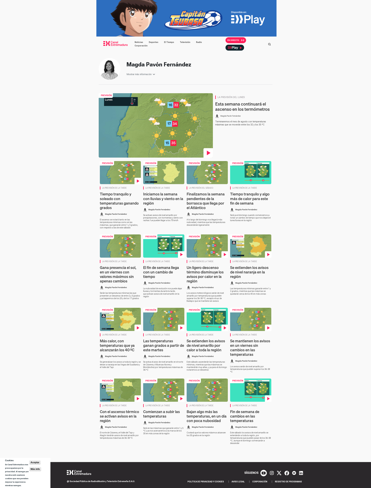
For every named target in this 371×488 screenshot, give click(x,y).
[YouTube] (264, 473)
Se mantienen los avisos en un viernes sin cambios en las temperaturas (250, 348)
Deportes (153, 42)
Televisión (185, 42)
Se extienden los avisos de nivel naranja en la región (249, 272)
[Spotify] (294, 473)
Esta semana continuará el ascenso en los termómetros (242, 106)
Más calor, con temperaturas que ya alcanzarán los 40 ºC (117, 345)
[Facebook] (287, 473)
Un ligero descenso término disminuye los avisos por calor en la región (205, 274)
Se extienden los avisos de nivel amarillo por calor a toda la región (206, 345)
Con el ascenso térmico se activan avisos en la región (119, 416)
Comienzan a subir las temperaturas (161, 414)
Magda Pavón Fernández (230, 116)
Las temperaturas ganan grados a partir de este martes (163, 345)
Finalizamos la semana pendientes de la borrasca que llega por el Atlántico (206, 201)
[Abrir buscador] (269, 44)
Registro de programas (288, 481)
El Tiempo (169, 42)
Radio (199, 42)
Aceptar (35, 462)
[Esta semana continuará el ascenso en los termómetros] (156, 125)
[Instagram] (272, 473)
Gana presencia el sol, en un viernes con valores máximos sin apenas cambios (118, 274)
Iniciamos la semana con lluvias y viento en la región (163, 198)
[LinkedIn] (301, 473)
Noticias (139, 42)
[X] (279, 473)
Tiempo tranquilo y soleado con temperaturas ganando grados (119, 201)
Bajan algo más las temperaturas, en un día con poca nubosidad (207, 416)
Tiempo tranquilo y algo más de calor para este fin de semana (250, 198)
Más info (35, 469)
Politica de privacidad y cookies (206, 481)
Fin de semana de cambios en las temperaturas (244, 416)
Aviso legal (238, 481)
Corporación (141, 46)
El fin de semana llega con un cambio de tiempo (161, 272)
